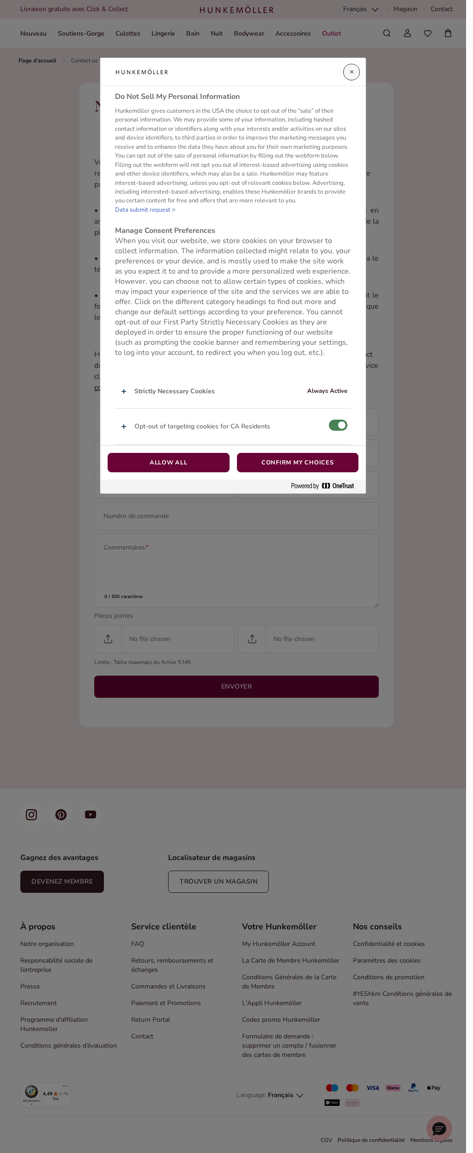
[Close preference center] (351, 72)
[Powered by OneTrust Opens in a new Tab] (326, 486)
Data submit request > (145, 210)
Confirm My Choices (297, 462)
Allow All (169, 462)
